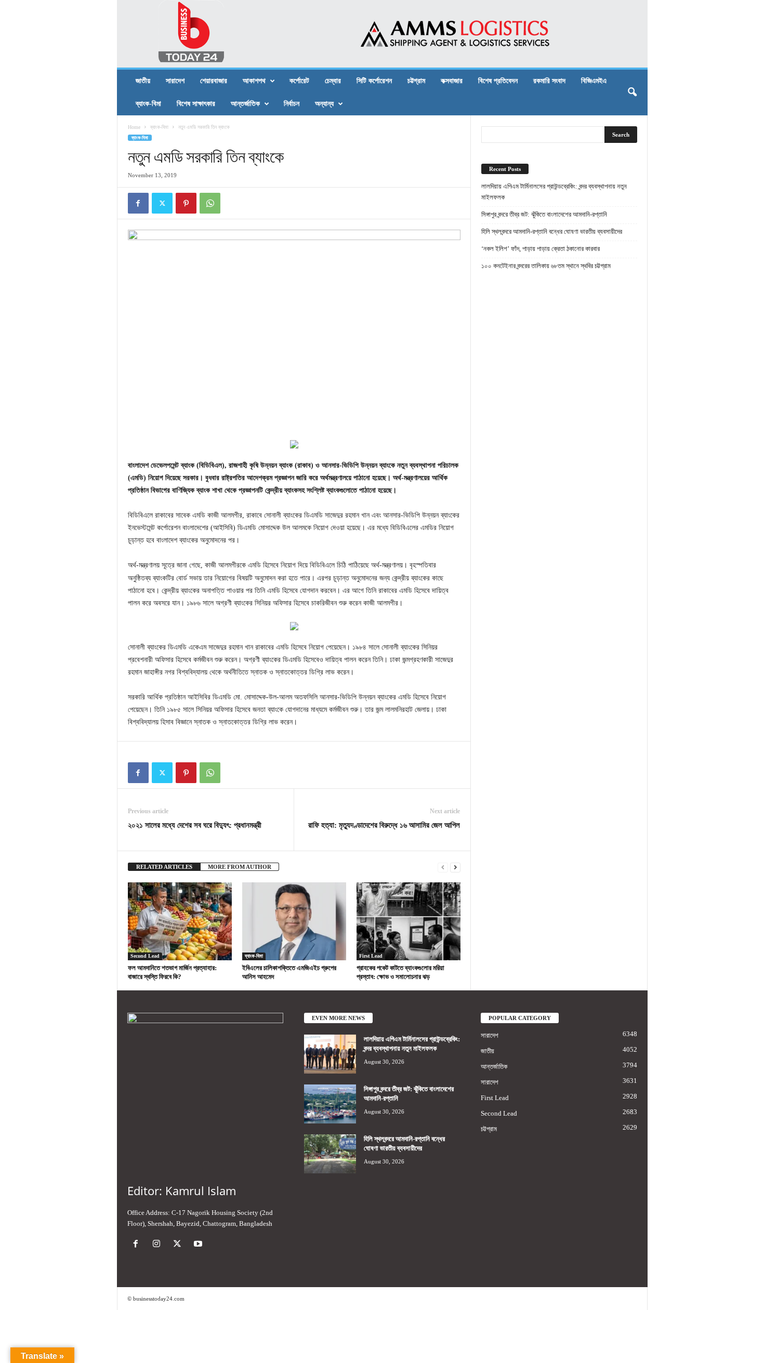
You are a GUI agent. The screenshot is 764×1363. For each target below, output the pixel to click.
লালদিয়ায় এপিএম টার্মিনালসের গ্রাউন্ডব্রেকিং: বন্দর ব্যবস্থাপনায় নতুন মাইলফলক (554, 191)
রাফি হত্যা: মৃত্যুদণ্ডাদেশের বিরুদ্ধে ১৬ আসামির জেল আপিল (384, 825)
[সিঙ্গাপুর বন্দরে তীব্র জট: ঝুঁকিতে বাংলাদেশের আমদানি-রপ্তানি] (330, 1103)
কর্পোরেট (299, 81)
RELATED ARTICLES (164, 867)
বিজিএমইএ (594, 81)
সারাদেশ (175, 81)
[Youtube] (199, 1245)
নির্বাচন (291, 104)
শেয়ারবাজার (213, 81)
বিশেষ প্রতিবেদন (498, 81)
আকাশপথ (254, 81)
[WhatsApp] (210, 203)
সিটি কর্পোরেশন (374, 81)
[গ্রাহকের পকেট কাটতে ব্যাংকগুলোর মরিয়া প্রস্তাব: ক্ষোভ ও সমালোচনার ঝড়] (408, 921)
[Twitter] (162, 203)
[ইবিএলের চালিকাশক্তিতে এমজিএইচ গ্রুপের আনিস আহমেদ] (294, 921)
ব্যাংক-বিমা (148, 104)
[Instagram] (158, 1245)
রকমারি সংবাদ (549, 81)
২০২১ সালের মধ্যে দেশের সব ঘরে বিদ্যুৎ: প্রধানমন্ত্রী (194, 825)
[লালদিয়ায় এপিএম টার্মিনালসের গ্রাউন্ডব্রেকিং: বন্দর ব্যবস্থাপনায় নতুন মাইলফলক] (330, 1054)
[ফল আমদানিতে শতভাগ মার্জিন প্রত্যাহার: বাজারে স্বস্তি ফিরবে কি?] (180, 921)
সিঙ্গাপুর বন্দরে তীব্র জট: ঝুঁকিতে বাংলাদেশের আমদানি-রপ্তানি (544, 214)
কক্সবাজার (452, 81)
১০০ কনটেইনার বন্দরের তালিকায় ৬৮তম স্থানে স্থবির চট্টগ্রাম (546, 266)
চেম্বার (333, 81)
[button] (632, 92)
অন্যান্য (324, 104)
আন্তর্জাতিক (245, 104)
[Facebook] (138, 203)
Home (134, 127)
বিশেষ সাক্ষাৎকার (196, 104)
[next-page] (455, 867)
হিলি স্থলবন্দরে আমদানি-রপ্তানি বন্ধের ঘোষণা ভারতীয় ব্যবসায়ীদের (551, 231)
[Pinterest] (186, 203)
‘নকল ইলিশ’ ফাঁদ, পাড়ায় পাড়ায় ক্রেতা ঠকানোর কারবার (540, 249)
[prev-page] (443, 867)
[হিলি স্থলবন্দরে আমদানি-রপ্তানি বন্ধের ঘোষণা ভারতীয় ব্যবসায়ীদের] (330, 1153)
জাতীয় (143, 81)
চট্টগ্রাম (416, 81)
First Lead (371, 956)
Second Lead (145, 956)
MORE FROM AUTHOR (239, 867)
